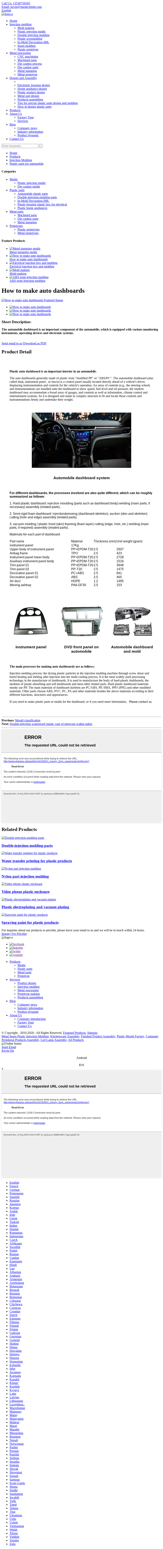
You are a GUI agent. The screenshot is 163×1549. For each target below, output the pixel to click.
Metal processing (20, 53)
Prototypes (16, 226)
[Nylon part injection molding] (21, 868)
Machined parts (27, 60)
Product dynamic (28, 135)
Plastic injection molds (31, 31)
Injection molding (21, 24)
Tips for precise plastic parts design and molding (47, 103)
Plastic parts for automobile (27, 163)
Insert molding (26, 45)
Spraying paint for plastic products (30, 922)
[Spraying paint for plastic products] (25, 914)
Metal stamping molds (23, 252)
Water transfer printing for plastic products (37, 861)
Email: (22, 7)
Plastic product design (31, 92)
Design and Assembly (23, 78)
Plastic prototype (27, 49)
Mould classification (27, 720)
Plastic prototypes (28, 229)
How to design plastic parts (34, 106)
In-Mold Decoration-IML (33, 42)
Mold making (25, 28)
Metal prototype (27, 74)
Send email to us (12, 343)
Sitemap (92, 1032)
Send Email (9, 1047)
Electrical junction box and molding (32, 266)
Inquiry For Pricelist (14, 933)
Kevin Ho (8, 1050)
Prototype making (28, 994)
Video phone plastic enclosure (25, 892)
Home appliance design (32, 88)
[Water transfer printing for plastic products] (29, 853)
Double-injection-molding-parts (37, 197)
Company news (27, 128)
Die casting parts (27, 67)
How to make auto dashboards (29, 259)
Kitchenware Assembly (64, 1036)
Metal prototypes (28, 233)
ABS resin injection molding (27, 280)
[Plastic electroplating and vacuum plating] (29, 899)
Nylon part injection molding (25, 876)
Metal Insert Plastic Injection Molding (25, 1036)
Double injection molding (33, 35)
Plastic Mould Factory (130, 1036)
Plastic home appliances (32, 208)
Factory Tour (25, 117)
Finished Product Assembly (98, 1036)
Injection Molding (21, 160)
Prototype (23, 976)
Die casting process (29, 63)
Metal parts (16, 211)
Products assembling (30, 99)
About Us (16, 113)
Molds (13, 179)
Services (22, 121)
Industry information (30, 131)
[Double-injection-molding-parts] (23, 837)
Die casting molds (28, 186)
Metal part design (28, 96)
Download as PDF (35, 343)
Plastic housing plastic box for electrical (42, 204)
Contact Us (17, 139)
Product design (26, 983)
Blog (13, 124)
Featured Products (74, 1032)
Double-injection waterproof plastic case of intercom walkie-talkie (51, 724)
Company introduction (31, 1019)
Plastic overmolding (29, 38)
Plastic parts (17, 190)
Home (13, 20)
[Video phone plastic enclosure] (22, 884)
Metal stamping (27, 71)
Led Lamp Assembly (54, 1040)
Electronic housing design (33, 85)
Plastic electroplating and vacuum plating (35, 907)
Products (15, 110)
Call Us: (16, 3)
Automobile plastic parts (32, 193)
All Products (76, 1040)
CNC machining (27, 56)
